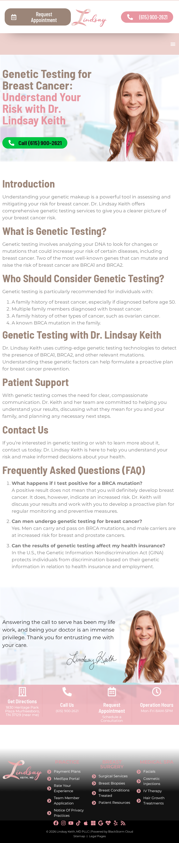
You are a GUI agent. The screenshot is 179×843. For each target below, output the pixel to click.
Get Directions (22, 701)
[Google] (100, 823)
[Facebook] (56, 823)
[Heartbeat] (108, 823)
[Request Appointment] (112, 691)
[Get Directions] (22, 691)
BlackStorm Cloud (120, 831)
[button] (173, 44)
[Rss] (123, 823)
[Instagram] (63, 823)
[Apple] (85, 823)
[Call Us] (67, 691)
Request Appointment (112, 708)
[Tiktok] (78, 823)
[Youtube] (70, 823)
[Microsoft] (93, 823)
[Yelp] (115, 823)
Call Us (67, 705)
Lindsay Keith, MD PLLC (73, 831)
